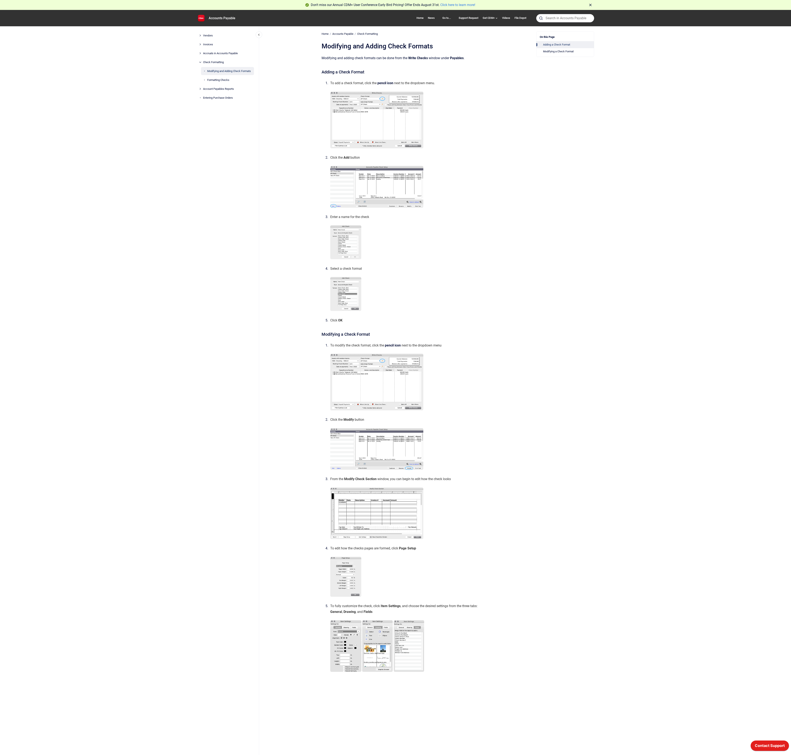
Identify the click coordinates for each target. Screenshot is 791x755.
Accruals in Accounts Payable (220, 53)
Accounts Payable (222, 18)
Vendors (208, 35)
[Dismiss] (590, 4)
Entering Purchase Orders (218, 97)
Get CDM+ (489, 17)
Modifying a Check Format (558, 51)
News (431, 17)
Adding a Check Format (556, 44)
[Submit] (541, 18)
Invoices (208, 44)
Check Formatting (213, 62)
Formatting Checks (218, 79)
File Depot (520, 17)
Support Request (468, 17)
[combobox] (565, 18)
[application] (770, 746)
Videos (506, 17)
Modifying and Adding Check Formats (229, 71)
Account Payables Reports (218, 88)
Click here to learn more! (457, 5)
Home (420, 17)
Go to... (446, 17)
